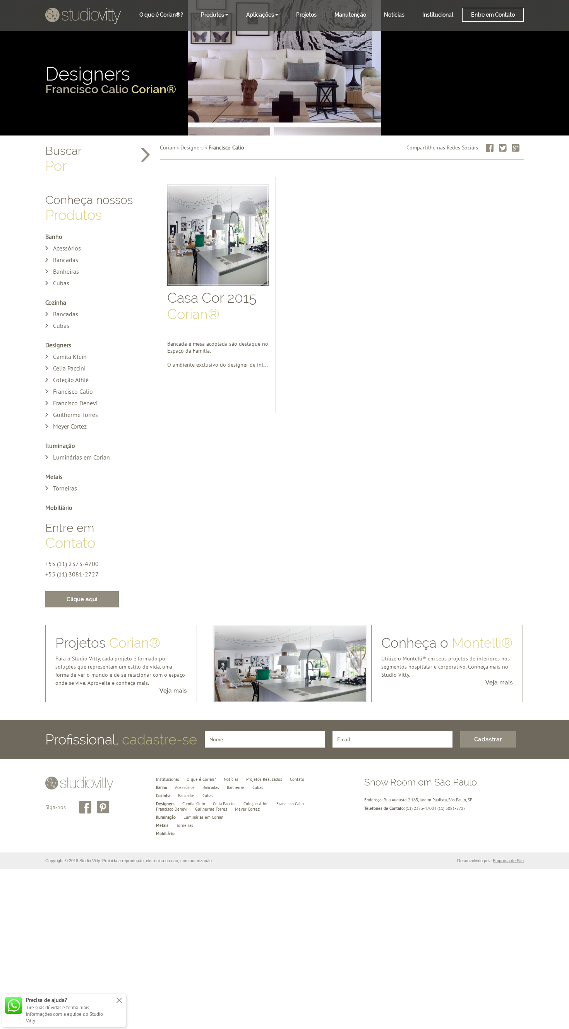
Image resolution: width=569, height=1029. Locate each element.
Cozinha (55, 302)
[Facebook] (490, 148)
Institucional (437, 15)
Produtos (213, 15)
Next (356, 663)
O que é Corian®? (161, 15)
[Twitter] (503, 148)
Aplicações (260, 15)
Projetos (306, 15)
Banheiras (66, 271)
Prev (224, 663)
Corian (167, 147)
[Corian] (83, 17)
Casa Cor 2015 (212, 306)
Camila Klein (70, 356)
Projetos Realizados (264, 779)
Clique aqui (82, 599)
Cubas (61, 283)
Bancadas (65, 260)
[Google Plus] (516, 148)
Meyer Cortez (70, 426)
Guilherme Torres (75, 414)
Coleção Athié (71, 380)
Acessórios (67, 248)
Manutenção (350, 15)
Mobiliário (58, 507)
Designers (110, 81)
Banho (53, 236)
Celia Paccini (69, 368)
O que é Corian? (201, 779)
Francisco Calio (73, 391)
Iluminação (60, 445)
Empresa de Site (508, 860)
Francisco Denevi (75, 403)
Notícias (394, 15)
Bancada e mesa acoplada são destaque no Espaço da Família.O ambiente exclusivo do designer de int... (217, 347)
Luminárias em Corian (81, 457)
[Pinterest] (103, 807)
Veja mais (173, 690)
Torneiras (65, 488)
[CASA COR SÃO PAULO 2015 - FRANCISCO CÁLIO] (290, 669)
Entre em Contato (493, 15)
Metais (54, 476)
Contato (297, 779)
